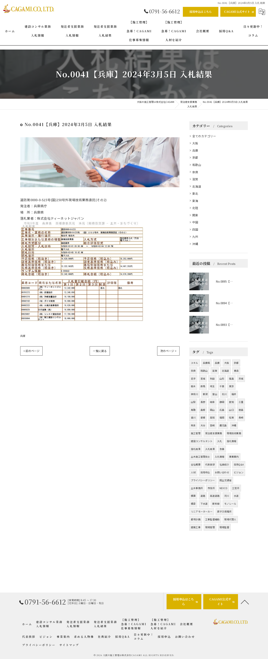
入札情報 (219, 456)
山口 (231, 409)
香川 (193, 417)
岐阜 (212, 402)
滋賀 (195, 179)
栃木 (193, 386)
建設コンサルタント (201, 441)
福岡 (222, 417)
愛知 (231, 402)
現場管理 (210, 527)
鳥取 (193, 409)
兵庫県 (206, 362)
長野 (203, 402)
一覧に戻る (100, 351)
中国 (195, 222)
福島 (231, 378)
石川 (224, 394)
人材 (193, 472)
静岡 (222, 402)
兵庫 (22, 336)
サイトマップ (69, 645)
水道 (236, 495)
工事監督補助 (212, 519)
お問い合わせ (222, 472)
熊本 (193, 425)
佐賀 (231, 417)
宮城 (203, 378)
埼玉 (212, 386)
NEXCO (223, 488)
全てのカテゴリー (204, 136)
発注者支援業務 (213, 433)
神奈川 (194, 394)
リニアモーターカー (201, 511)
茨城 (241, 378)
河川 (226, 495)
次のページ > (168, 351)
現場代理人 (230, 519)
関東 (195, 215)
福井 (234, 394)
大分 (203, 425)
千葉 (222, 386)
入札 (219, 441)
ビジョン (238, 472)
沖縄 (195, 244)
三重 (241, 402)
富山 (214, 394)
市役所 (211, 488)
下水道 (204, 503)
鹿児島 (223, 425)
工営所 (235, 488)
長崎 (241, 417)
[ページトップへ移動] (245, 602)
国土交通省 (226, 480)
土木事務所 (197, 488)
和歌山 (196, 165)
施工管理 (196, 433)
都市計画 (196, 519)
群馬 (203, 386)
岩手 (193, 378)
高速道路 (215, 495)
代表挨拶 (210, 464)
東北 (195, 193)
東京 (231, 386)
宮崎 (212, 425)
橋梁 (193, 503)
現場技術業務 (234, 433)
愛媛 (203, 417)
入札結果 (210, 449)
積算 (193, 495)
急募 (222, 449)
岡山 (212, 409)
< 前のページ (31, 351)
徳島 (241, 409)
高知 (212, 417)
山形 (222, 378)
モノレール (230, 503)
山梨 (193, 402)
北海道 (196, 186)
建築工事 (196, 527)
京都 (195, 157)
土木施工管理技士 (200, 456)
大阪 (195, 143)
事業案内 (234, 456)
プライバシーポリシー (203, 480)
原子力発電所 (224, 511)
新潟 (205, 394)
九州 (195, 236)
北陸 (195, 208)
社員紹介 (224, 464)
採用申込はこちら (201, 12)
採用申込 (205, 472)
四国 (195, 229)
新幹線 (216, 503)
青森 (236, 370)
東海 (195, 201)
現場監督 (224, 527)
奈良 (195, 172)
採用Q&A (239, 464)
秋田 (212, 378)
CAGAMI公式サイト (237, 12)
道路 (203, 495)
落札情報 (231, 441)
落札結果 (196, 449)
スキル (194, 362)
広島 (222, 409)
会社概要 (196, 464)
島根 (203, 409)
